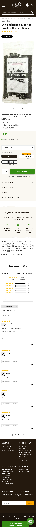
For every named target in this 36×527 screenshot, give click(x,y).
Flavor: (4, 143)
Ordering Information (25, 452)
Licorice (12, 19)
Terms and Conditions (8, 450)
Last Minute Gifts (6, 481)
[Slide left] (14, 108)
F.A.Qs (20, 458)
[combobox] (18, 12)
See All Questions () (10, 310)
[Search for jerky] (32, 12)
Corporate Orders (24, 469)
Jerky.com (4, 19)
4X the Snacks (9, 162)
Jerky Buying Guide (7, 483)
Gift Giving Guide (7, 479)
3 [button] (18, 435)
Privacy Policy (6, 448)
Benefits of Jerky (6, 473)
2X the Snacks (26, 156)
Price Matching (23, 460)
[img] (5, 321)
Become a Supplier (24, 471)
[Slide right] (22, 108)
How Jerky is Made (7, 471)
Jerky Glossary (6, 475)
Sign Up (30, 503)
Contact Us (22, 448)
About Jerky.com (6, 446)
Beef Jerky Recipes (7, 469)
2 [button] (15, 435)
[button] (3, 5)
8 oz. (9, 156)
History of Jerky (6, 477)
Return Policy (22, 456)
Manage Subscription (25, 450)
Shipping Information (25, 454)
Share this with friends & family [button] (13, 197)
